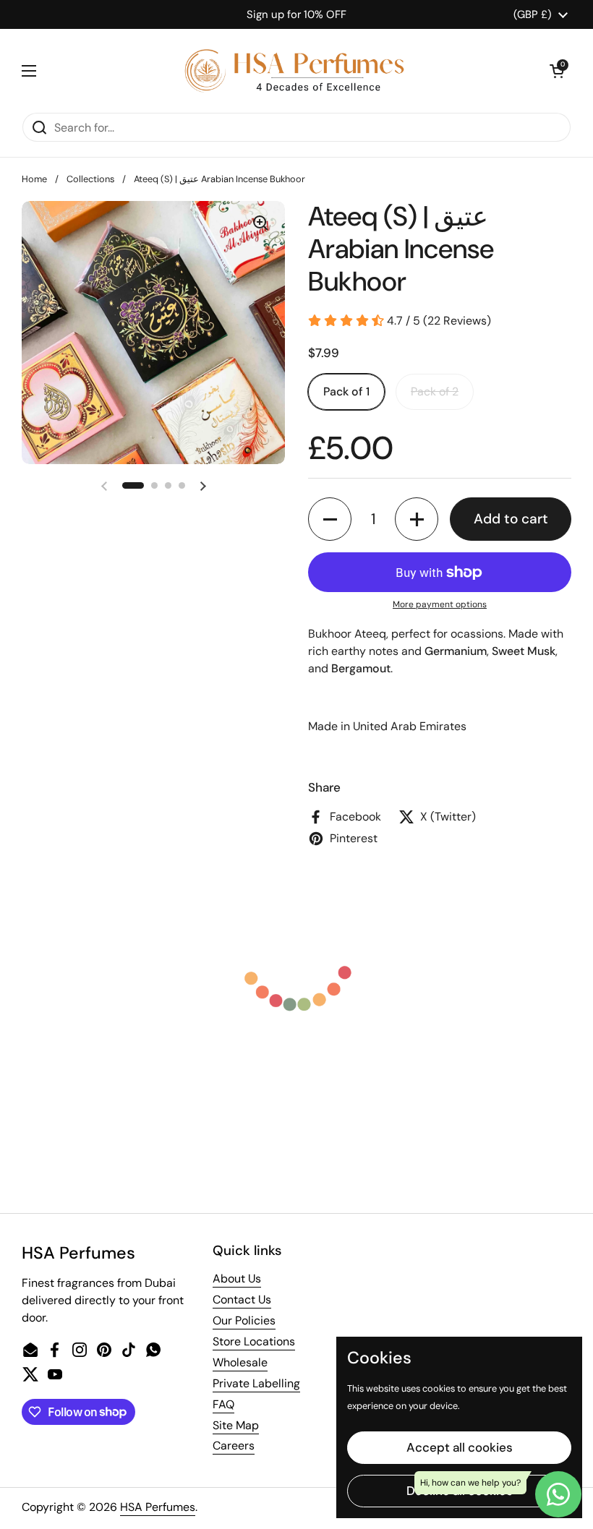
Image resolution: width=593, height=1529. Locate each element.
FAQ (223, 1404)
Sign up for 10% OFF (296, 14)
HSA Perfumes (157, 1507)
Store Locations (254, 1341)
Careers (234, 1445)
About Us (237, 1278)
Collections (90, 179)
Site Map (236, 1425)
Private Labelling (256, 1383)
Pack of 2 (434, 391)
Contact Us (242, 1299)
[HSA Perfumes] (293, 70)
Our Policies (244, 1320)
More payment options (440, 604)
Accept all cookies (459, 1447)
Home (34, 179)
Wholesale (240, 1362)
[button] (556, 70)
